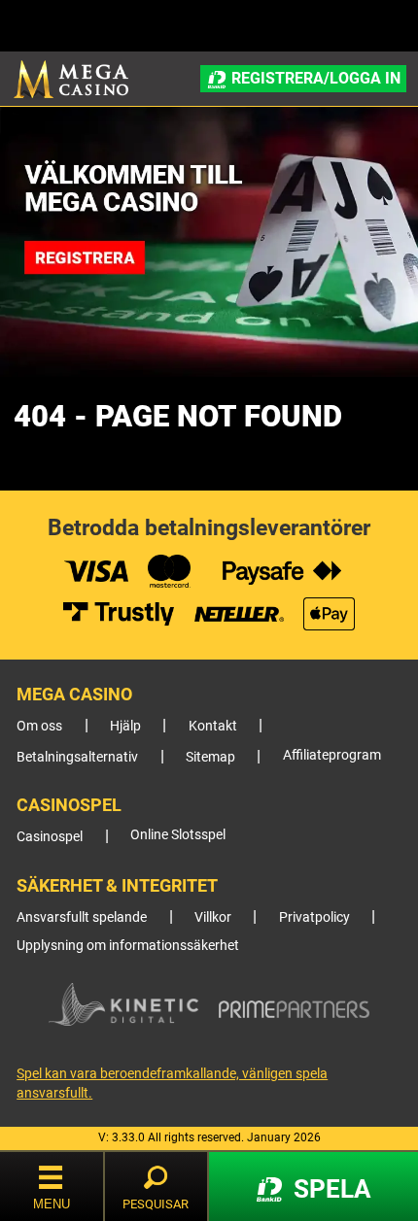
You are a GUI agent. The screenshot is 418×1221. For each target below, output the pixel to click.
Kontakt (213, 726)
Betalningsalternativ (77, 757)
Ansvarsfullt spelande (82, 917)
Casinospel (50, 837)
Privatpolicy (314, 917)
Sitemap (210, 757)
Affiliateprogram (332, 755)
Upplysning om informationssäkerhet (128, 945)
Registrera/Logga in (316, 78)
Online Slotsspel (178, 835)
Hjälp (125, 726)
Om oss (39, 726)
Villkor (212, 917)
